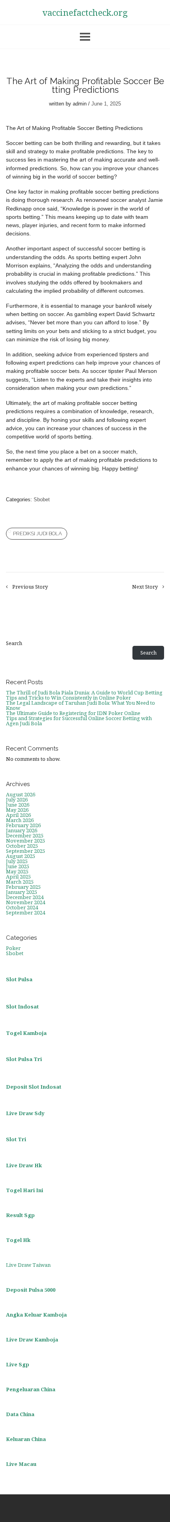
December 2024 (24, 897)
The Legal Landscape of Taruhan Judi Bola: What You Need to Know (80, 705)
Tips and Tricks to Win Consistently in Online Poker (68, 697)
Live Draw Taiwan (28, 1264)
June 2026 (17, 804)
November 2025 (25, 840)
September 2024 (25, 912)
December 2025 (24, 835)
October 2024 (22, 907)
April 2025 (18, 876)
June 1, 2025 (106, 104)
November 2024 (25, 902)
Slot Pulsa (19, 979)
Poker (13, 948)
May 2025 (17, 871)
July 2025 (17, 861)
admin (80, 104)
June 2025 (17, 866)
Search (14, 643)
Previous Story (30, 586)
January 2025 (21, 892)
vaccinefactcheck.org (85, 12)
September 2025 (25, 850)
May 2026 (17, 809)
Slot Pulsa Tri (24, 1059)
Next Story (145, 586)
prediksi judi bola (37, 533)
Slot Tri (16, 1139)
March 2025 (20, 881)
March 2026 (20, 820)
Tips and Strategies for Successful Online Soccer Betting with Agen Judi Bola (79, 721)
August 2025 (20, 856)
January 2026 (21, 830)
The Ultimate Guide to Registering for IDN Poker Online (73, 713)
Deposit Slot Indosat (33, 1086)
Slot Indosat (22, 1006)
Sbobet (42, 499)
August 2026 (20, 794)
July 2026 (17, 799)
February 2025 (23, 886)
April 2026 (18, 814)
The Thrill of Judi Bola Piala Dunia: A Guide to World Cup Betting (84, 692)
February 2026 (23, 825)
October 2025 (22, 845)
